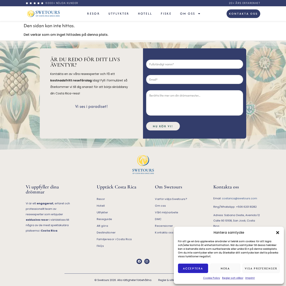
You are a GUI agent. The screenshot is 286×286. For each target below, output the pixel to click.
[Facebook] (139, 261)
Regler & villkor (167, 280)
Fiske (166, 13)
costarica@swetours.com (239, 198)
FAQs (100, 246)
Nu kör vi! (163, 126)
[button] (278, 233)
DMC (158, 219)
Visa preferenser (261, 268)
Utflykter (118, 13)
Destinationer (106, 232)
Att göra (102, 226)
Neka (225, 268)
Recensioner (164, 226)
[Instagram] (146, 261)
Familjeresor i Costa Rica (114, 239)
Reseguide (104, 219)
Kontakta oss (164, 232)
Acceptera (193, 268)
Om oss (187, 13)
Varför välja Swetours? (171, 199)
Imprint (250, 278)
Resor (93, 13)
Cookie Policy (211, 278)
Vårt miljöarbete (166, 212)
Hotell (145, 13)
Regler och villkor (232, 278)
